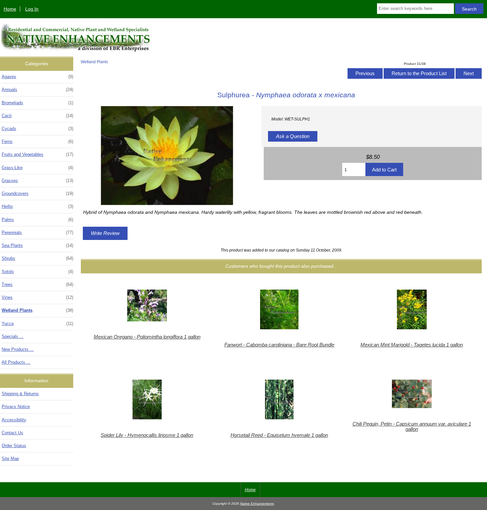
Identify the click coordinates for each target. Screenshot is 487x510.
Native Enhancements (257, 503)
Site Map (10, 458)
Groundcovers (37, 193)
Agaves (37, 76)
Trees (37, 284)
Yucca (37, 323)
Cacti (37, 115)
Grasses (37, 180)
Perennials (37, 232)
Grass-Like (37, 167)
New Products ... (18, 349)
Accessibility (14, 419)
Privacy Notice (16, 406)
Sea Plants (37, 245)
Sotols (37, 271)
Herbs (37, 206)
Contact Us (12, 432)
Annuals (37, 89)
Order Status (14, 445)
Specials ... (13, 336)
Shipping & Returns (20, 393)
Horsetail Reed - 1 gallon (279, 435)
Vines (37, 297)
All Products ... (16, 362)
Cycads (37, 128)
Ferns (37, 141)
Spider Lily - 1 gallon (147, 435)
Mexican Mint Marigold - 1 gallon (411, 345)
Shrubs (37, 258)
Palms (37, 219)
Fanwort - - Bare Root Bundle (279, 345)
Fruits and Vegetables (37, 154)
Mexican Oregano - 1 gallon (147, 337)
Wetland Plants (94, 62)
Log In (31, 9)
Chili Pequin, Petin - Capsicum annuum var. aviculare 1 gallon (411, 426)
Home (10, 9)
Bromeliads (37, 102)
